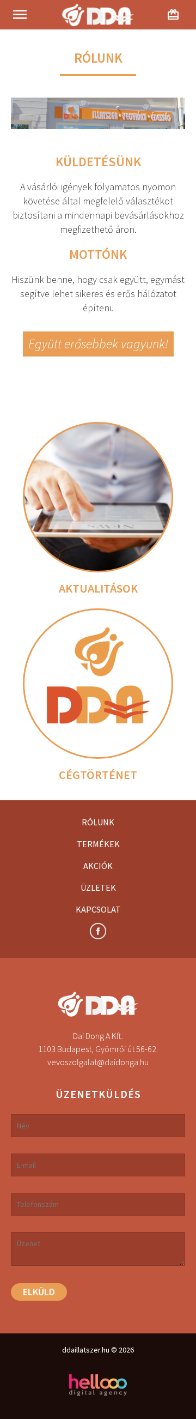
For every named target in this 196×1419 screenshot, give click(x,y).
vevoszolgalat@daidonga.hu (98, 1061)
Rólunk (98, 822)
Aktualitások (98, 588)
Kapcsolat (98, 909)
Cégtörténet (98, 774)
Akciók (98, 865)
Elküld (39, 1291)
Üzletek (98, 887)
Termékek (98, 843)
